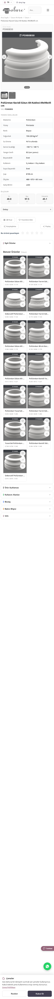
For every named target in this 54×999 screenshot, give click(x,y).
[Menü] (48, 10)
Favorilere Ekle (27, 220)
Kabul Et (40, 994)
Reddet (14, 994)
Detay (5, 209)
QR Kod (9, 220)
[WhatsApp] (47, 966)
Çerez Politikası (8, 987)
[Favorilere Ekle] (22, 259)
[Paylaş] (22, 272)
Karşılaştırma (11, 226)
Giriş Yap (22, 2)
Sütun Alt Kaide (16, 17)
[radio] (22, 233)
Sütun (27, 17)
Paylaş (48, 226)
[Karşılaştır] (22, 265)
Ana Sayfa (5, 17)
